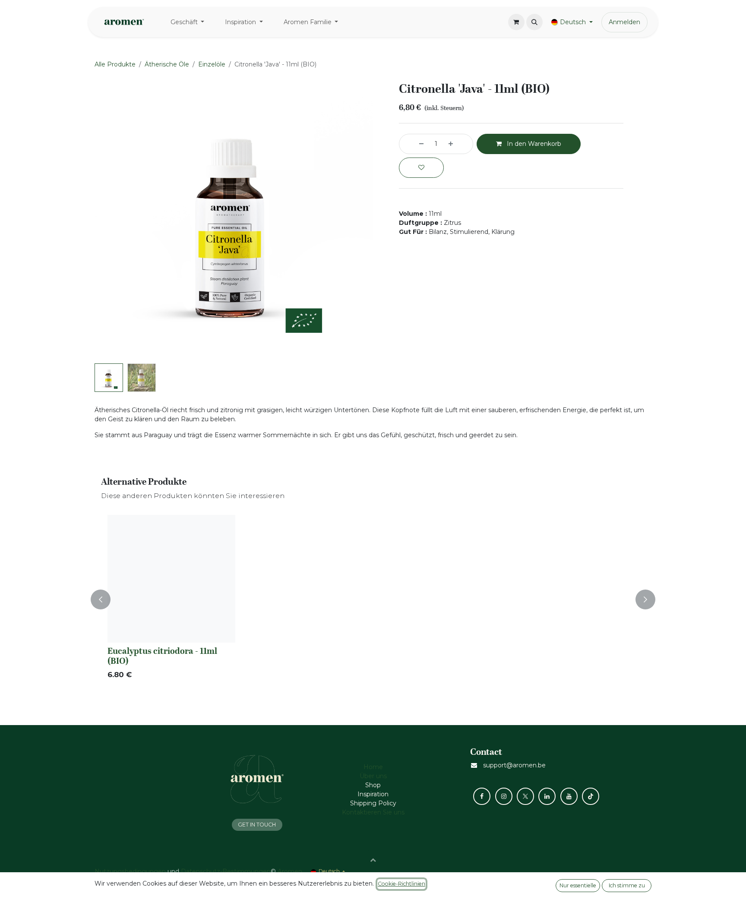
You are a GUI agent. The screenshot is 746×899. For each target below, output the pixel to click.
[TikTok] (590, 796)
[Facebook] (481, 796)
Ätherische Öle (167, 64)
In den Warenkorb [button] (533, 144)
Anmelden (624, 22)
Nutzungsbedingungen (130, 871)
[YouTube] (569, 796)
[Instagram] (503, 796)
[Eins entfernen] (413, 144)
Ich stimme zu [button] (627, 885)
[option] (373, 599)
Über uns (373, 776)
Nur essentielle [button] (578, 885)
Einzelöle (211, 64)
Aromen (290, 871)
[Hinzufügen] (458, 144)
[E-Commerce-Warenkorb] (516, 22)
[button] (534, 22)
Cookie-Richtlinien (401, 883)
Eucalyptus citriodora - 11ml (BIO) (162, 655)
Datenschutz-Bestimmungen (226, 871)
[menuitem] (187, 22)
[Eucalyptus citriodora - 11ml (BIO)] (171, 579)
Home (373, 767)
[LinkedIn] (547, 796)
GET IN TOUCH (257, 824)
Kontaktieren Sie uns (373, 812)
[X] (525, 796)
